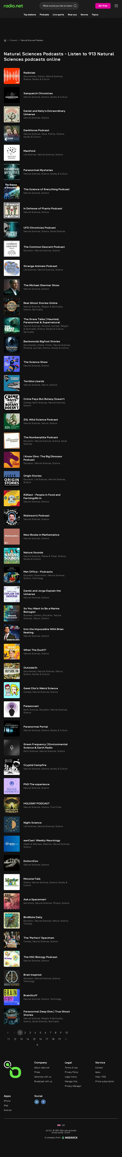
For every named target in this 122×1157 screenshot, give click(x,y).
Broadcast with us (43, 1081)
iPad (6, 1106)
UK (63, 1125)
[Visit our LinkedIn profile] (36, 1102)
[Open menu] (116, 6)
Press (37, 1072)
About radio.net (41, 1068)
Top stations (30, 15)
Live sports (58, 15)
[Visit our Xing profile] (43, 1102)
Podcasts (44, 15)
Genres (84, 15)
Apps (97, 1072)
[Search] (75, 6)
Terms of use (71, 1068)
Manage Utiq (71, 1081)
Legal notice (71, 1077)
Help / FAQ (100, 1077)
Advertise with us (42, 1077)
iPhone (7, 1101)
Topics (95, 15)
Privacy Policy (71, 1072)
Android (7, 1110)
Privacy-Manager (73, 1086)
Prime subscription (104, 1081)
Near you (72, 15)
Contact (99, 1068)
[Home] (5, 40)
